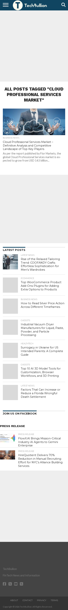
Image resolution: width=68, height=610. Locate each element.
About (14, 600)
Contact (27, 600)
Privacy (41, 600)
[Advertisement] (34, 45)
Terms (54, 600)
